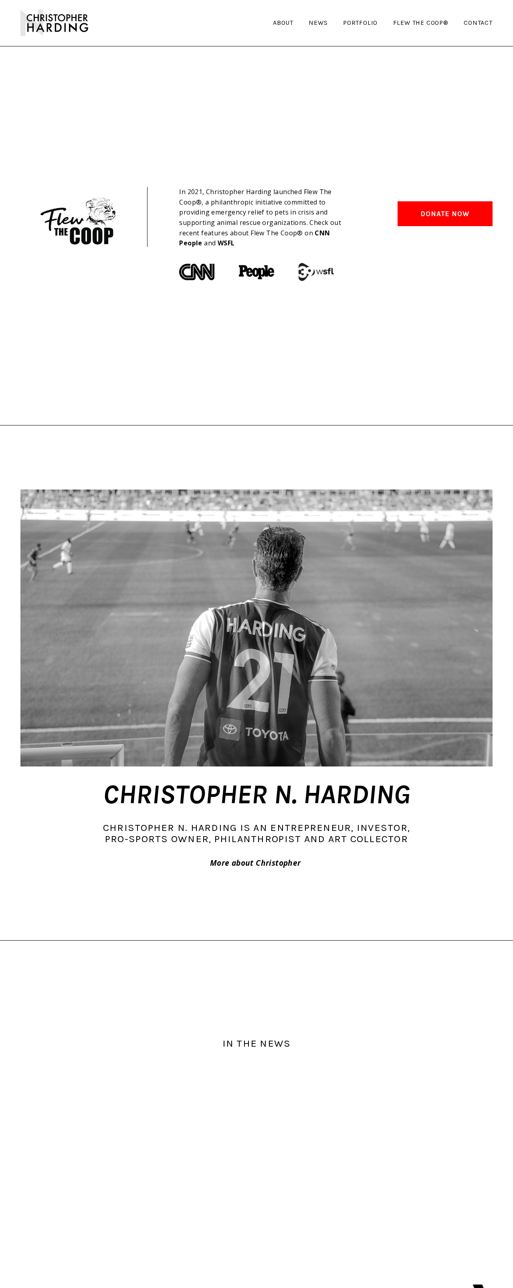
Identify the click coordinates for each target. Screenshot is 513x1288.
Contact (478, 23)
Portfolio (360, 23)
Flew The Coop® (420, 23)
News (318, 23)
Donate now (445, 214)
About (283, 23)
